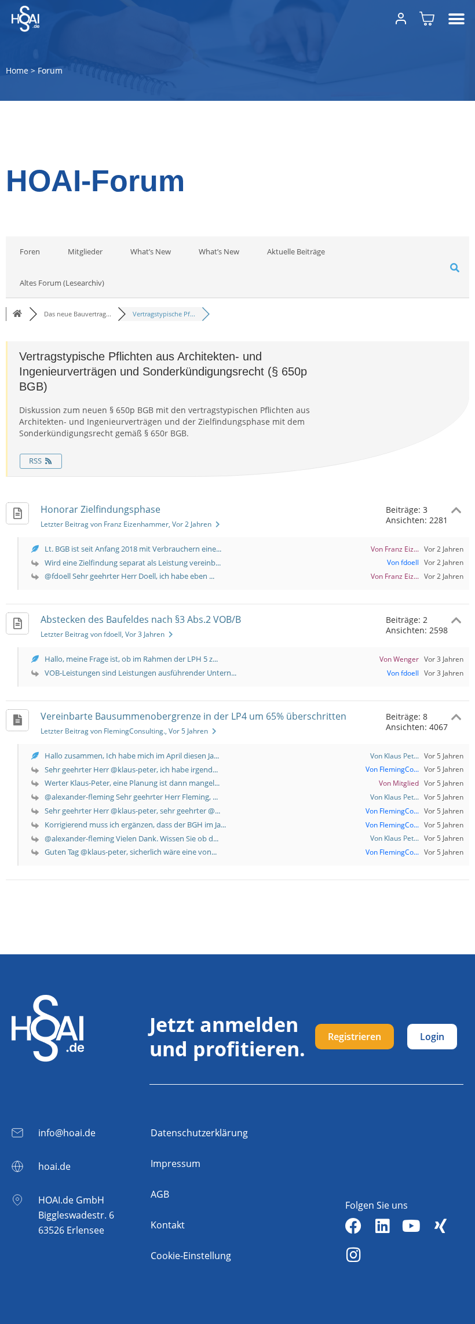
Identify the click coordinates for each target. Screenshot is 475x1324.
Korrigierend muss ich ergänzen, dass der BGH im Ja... (135, 824)
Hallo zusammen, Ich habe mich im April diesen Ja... (132, 755)
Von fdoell (403, 562)
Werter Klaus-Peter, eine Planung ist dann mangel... (132, 783)
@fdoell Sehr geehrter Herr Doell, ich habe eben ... (129, 576)
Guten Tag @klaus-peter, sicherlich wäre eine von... (131, 852)
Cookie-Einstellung (191, 1255)
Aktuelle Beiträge (296, 251)
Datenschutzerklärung (199, 1132)
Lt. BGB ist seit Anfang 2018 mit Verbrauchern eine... (133, 549)
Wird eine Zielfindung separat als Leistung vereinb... (133, 562)
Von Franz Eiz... (395, 549)
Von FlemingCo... (392, 769)
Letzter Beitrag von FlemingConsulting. (124, 731)
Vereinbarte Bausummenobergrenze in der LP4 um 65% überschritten (193, 716)
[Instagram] (353, 1255)
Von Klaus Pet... (394, 756)
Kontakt (168, 1225)
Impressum (175, 1163)
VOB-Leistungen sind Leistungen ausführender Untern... (140, 673)
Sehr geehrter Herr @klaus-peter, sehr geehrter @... (132, 810)
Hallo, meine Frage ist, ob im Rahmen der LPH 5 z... (131, 659)
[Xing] (440, 1226)
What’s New (150, 251)
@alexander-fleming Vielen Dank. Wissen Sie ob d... (131, 838)
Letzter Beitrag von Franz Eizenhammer (126, 524)
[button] (456, 19)
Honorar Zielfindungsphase (100, 509)
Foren (30, 251)
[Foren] (17, 313)
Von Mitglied (399, 783)
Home (17, 70)
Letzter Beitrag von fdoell (103, 634)
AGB (160, 1194)
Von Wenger (399, 659)
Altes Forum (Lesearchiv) (62, 283)
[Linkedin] (382, 1226)
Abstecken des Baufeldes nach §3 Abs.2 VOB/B (141, 619)
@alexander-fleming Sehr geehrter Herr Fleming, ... (131, 797)
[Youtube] (411, 1226)
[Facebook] (353, 1226)
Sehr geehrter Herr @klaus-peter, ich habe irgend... (131, 769)
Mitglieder (85, 251)
